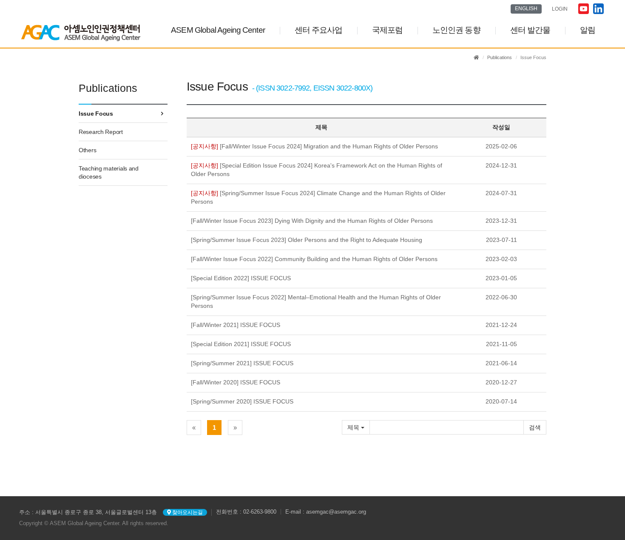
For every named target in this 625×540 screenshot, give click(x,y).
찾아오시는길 (187, 512)
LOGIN (560, 9)
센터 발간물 (530, 30)
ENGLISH (526, 8)
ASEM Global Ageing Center (217, 30)
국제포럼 (387, 30)
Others (87, 150)
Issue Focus (96, 113)
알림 (587, 30)
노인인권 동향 (456, 30)
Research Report (101, 131)
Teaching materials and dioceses (109, 172)
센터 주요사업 (318, 30)
